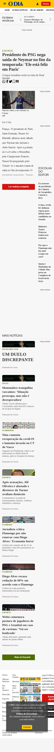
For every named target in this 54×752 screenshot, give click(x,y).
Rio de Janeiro (36, 10)
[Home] (15, 5)
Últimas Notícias (20, 10)
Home (7, 10)
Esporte (7, 51)
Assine (46, 4)
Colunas (5, 703)
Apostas (15, 681)
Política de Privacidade (26, 714)
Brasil (4, 712)
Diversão (6, 694)
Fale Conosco (39, 731)
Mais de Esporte (22, 657)
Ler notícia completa (18, 186)
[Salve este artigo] (14, 82)
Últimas (8, 19)
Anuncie (48, 730)
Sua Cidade (15, 676)
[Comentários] (17, 82)
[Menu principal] (4, 3)
